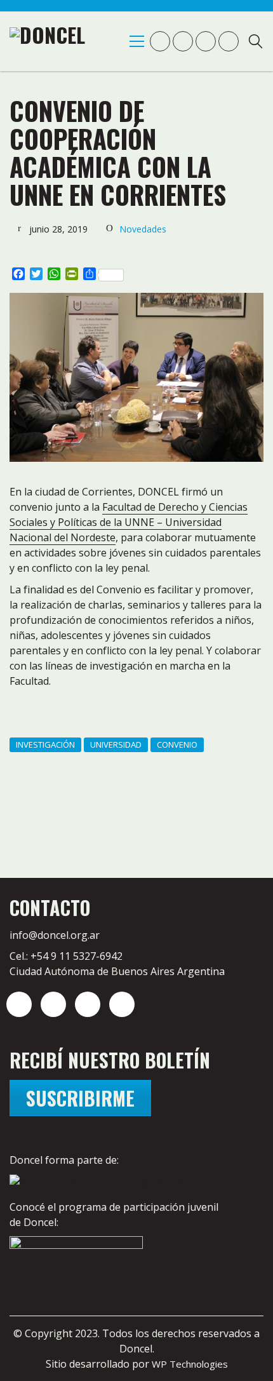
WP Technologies (190, 1363)
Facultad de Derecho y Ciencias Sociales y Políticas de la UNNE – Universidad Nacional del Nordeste (129, 522)
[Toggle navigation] (137, 41)
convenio (177, 744)
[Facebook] (122, 1004)
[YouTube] (87, 1004)
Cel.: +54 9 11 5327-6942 (66, 956)
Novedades (142, 229)
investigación (45, 744)
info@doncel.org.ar (55, 935)
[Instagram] (19, 1004)
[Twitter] (53, 1004)
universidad (116, 744)
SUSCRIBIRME (80, 1098)
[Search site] (255, 42)
